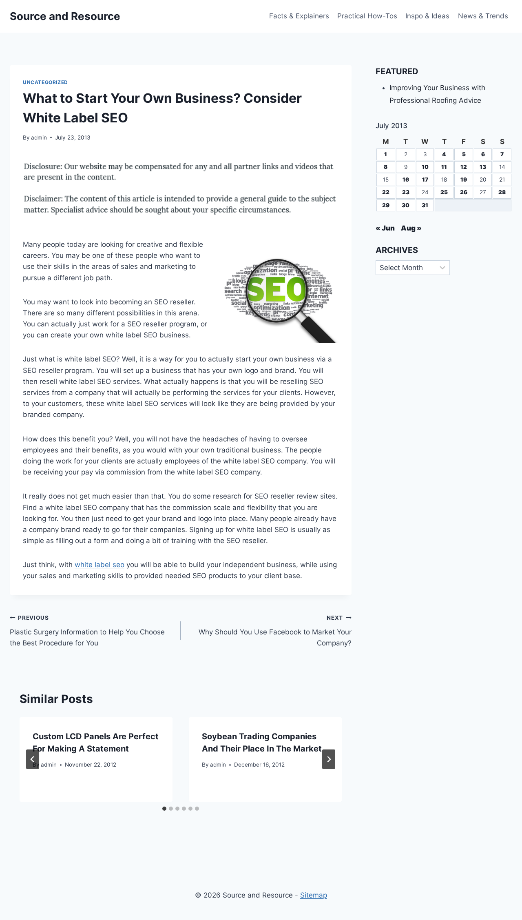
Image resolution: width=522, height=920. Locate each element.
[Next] (328, 759)
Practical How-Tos (367, 16)
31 (425, 205)
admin (39, 137)
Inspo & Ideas (427, 16)
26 (463, 192)
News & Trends (483, 16)
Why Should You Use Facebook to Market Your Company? (275, 630)
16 (406, 179)
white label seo (99, 565)
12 (463, 167)
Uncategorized (45, 82)
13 (483, 167)
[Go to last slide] (32, 759)
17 (425, 179)
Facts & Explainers (299, 16)
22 (385, 192)
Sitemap (313, 895)
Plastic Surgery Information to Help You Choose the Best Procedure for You (87, 630)
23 (405, 192)
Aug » (411, 228)
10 (425, 167)
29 (385, 205)
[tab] (164, 809)
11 (444, 167)
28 (502, 192)
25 (444, 192)
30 (405, 205)
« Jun (385, 228)
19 (463, 179)
